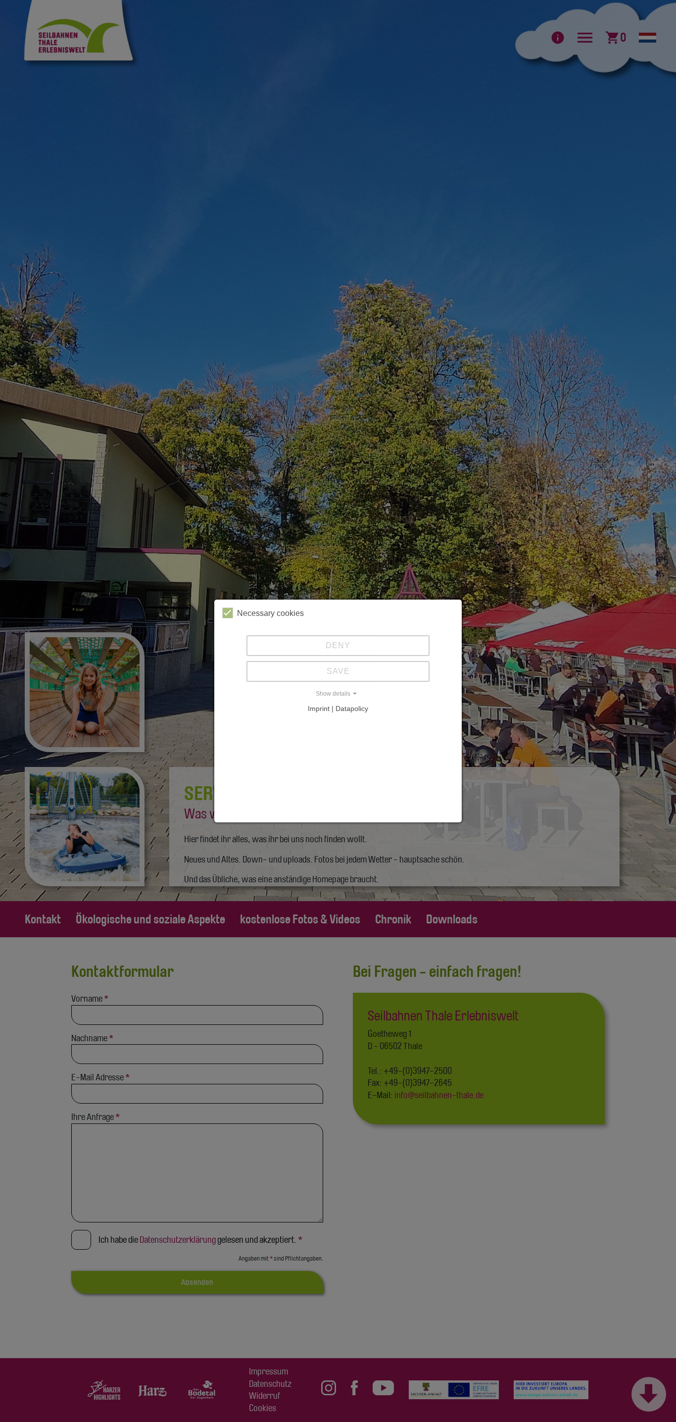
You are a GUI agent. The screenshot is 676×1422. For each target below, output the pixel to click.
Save (338, 671)
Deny (338, 645)
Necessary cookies (270, 613)
